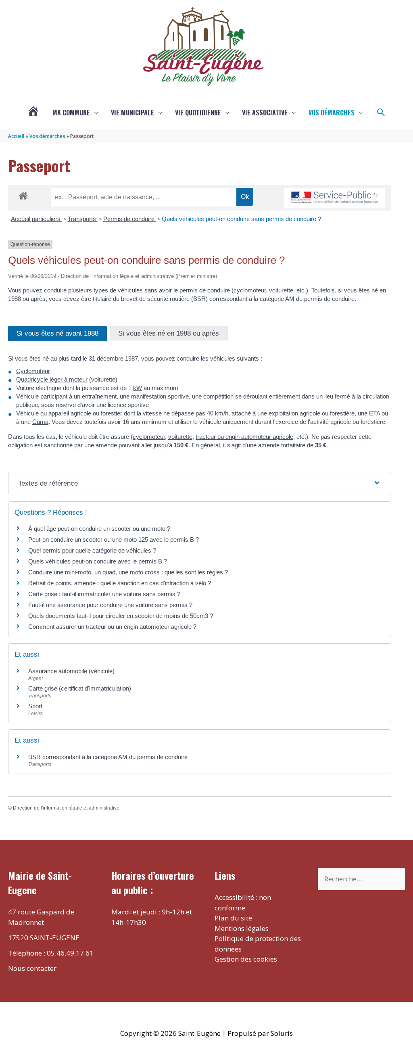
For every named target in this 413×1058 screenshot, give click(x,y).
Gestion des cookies (246, 959)
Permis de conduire (129, 218)
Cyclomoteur (33, 370)
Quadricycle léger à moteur (52, 379)
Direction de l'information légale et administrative (66, 808)
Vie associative (265, 112)
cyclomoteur (250, 290)
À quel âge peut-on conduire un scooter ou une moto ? (99, 528)
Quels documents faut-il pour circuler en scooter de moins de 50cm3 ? (120, 615)
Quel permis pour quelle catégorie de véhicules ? (92, 550)
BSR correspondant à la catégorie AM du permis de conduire (108, 756)
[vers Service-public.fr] (334, 198)
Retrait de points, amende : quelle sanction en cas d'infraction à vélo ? (119, 583)
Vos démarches (332, 112)
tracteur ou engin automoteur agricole (244, 436)
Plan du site (233, 917)
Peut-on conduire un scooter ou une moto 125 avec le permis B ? (113, 539)
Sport (35, 706)
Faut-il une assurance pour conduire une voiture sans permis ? (110, 604)
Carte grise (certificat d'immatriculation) (79, 688)
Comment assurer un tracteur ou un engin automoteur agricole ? (112, 626)
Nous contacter (32, 968)
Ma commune (71, 112)
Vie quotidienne (198, 112)
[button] (381, 112)
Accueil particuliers (36, 218)
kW (137, 387)
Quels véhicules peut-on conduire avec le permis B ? (97, 561)
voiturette (281, 290)
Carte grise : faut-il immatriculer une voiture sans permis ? (104, 594)
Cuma (40, 421)
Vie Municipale (132, 112)
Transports (83, 218)
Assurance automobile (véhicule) (71, 671)
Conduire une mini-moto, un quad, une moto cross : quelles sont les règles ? (128, 572)
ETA (374, 413)
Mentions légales (242, 928)
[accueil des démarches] (23, 194)
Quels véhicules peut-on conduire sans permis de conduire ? (241, 218)
